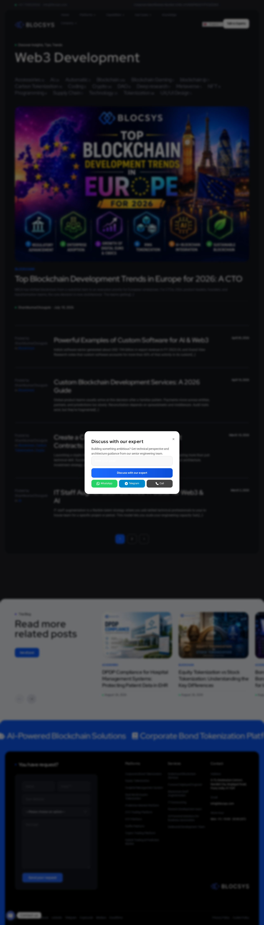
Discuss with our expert (132, 473)
